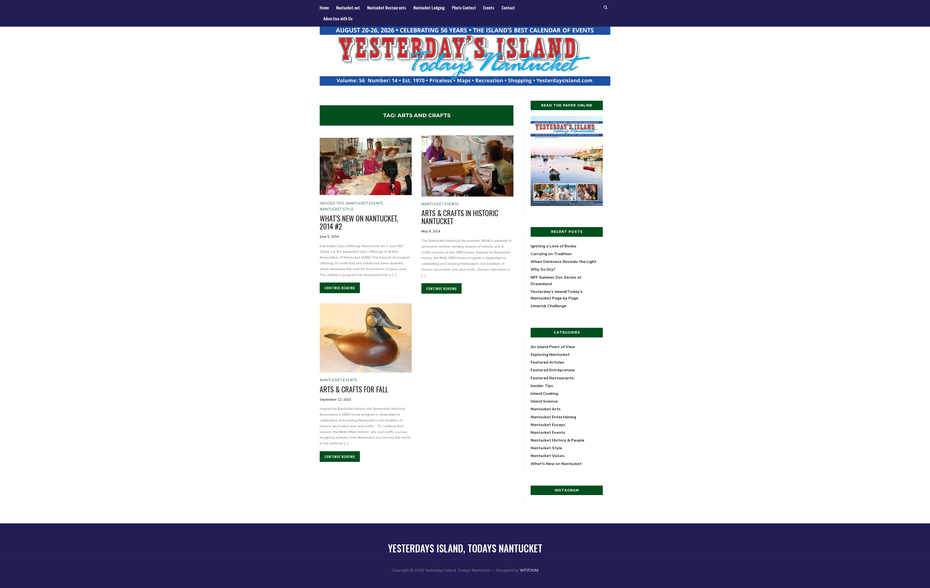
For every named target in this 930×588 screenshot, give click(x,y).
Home (324, 8)
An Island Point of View (553, 346)
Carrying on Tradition (551, 253)
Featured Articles (547, 362)
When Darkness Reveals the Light (564, 261)
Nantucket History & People (557, 440)
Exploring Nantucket (550, 354)
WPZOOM (529, 570)
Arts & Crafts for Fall (354, 389)
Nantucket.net (348, 8)
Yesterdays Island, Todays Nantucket (465, 548)
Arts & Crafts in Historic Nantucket (459, 216)
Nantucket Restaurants (386, 8)
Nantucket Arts (546, 408)
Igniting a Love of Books (553, 246)
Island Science (544, 401)
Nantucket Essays (548, 424)
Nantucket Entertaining (553, 416)
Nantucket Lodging (429, 8)
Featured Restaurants (552, 377)
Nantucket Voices (548, 455)
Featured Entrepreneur (553, 369)
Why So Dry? (543, 269)
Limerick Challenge (548, 305)
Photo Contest (464, 8)
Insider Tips (332, 203)
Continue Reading (340, 287)
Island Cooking (544, 393)
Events (488, 8)
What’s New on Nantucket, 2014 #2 (359, 222)
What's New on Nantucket (556, 463)
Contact (508, 8)
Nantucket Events (364, 203)
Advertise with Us (338, 18)
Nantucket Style (337, 209)
